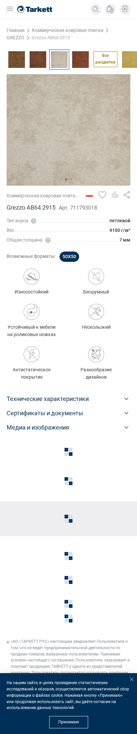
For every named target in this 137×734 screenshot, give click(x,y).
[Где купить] (110, 9)
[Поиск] (95, 9)
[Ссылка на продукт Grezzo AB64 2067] (16, 59)
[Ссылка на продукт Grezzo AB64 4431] (80, 59)
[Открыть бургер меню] (10, 9)
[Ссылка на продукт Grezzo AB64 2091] (38, 59)
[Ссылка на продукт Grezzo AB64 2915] (59, 59)
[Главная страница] (34, 9)
